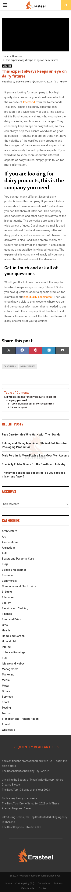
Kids (5, 658)
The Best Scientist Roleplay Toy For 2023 (26, 770)
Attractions (9, 547)
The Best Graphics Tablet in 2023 (21, 827)
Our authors (44, 883)
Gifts (5, 624)
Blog (5, 564)
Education (8, 597)
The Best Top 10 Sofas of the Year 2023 (26, 789)
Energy (6, 602)
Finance (7, 613)
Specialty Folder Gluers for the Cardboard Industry (34, 464)
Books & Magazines (14, 569)
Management (10, 669)
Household (9, 641)
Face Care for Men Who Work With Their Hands (31, 434)
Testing (6, 707)
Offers (6, 691)
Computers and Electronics (19, 586)
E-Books (7, 591)
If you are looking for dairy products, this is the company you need (31, 398)
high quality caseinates (37, 297)
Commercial (9, 580)
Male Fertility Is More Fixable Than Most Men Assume (35, 455)
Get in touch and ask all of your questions (33, 403)
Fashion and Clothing (15, 608)
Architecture (9, 531)
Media (6, 680)
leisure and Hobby (13, 663)
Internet (6, 646)
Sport (5, 702)
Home (8, 883)
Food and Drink (11, 619)
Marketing (8, 674)
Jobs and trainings (13, 652)
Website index (28, 888)
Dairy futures (27, 366)
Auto (5, 553)
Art (3, 536)
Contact (43, 888)
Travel (6, 724)
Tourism (7, 713)
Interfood (29, 102)
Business (7, 575)
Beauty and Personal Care (18, 558)
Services (7, 66)
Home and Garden (13, 635)
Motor (5, 685)
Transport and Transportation (20, 718)
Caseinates (10, 366)
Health (6, 630)
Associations (10, 542)
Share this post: (19, 407)
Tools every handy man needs (19, 798)
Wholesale (8, 729)
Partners (58, 883)
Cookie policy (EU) (24, 883)
